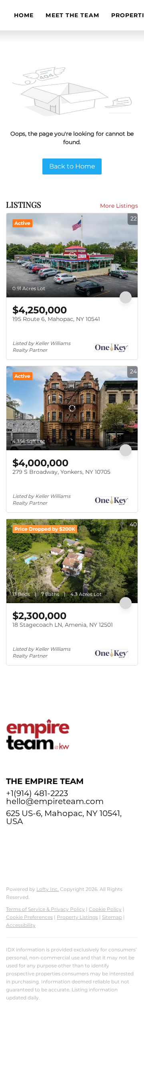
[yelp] (44, 839)
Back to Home (72, 166)
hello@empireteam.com (55, 801)
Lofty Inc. (47, 889)
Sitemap (112, 917)
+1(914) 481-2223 (37, 793)
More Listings (119, 205)
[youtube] (76, 839)
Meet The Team (72, 15)
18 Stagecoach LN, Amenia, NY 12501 (62, 624)
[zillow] (28, 839)
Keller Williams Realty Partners (43, 1010)
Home (24, 15)
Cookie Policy (105, 909)
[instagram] (60, 839)
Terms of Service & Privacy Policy (45, 909)
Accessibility (21, 925)
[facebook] (12, 839)
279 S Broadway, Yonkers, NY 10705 (61, 471)
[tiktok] (92, 839)
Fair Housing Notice (30, 1022)
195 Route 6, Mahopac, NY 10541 (56, 319)
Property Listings (77, 917)
